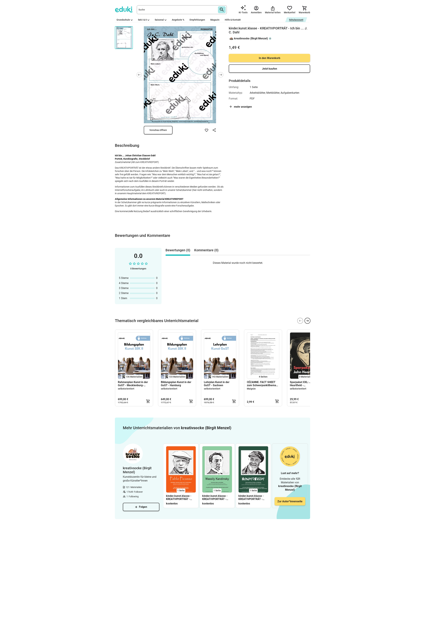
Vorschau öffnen (158, 130)
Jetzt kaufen (269, 68)
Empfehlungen (197, 19)
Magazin (214, 19)
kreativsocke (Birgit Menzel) (251, 38)
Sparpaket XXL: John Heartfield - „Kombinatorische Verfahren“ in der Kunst (304, 384)
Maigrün (251, 388)
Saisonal (159, 19)
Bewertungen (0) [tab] (178, 250)
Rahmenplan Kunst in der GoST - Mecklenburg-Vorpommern (133, 384)
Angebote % (178, 19)
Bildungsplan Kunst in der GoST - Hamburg (176, 384)
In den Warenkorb (269, 58)
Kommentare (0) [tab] (206, 250)
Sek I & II (142, 19)
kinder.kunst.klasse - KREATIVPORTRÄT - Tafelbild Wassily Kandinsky (214, 497)
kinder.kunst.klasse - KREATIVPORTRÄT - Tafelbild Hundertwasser (253, 497)
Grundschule (123, 19)
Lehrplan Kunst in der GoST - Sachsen (216, 384)
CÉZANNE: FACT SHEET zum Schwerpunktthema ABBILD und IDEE (261, 384)
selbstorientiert (126, 388)
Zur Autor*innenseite (289, 501)
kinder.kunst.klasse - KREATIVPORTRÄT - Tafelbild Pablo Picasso (180, 497)
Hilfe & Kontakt (233, 19)
